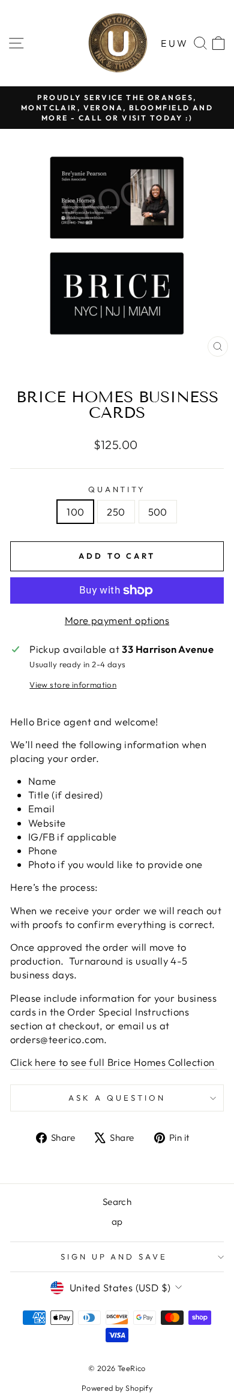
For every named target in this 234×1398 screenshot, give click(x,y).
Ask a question (117, 1097)
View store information (72, 684)
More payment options (117, 620)
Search (117, 1201)
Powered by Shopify (117, 1388)
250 (116, 511)
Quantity (117, 489)
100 (75, 511)
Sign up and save (114, 1256)
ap (117, 1221)
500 (157, 511)
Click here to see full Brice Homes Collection (113, 1062)
